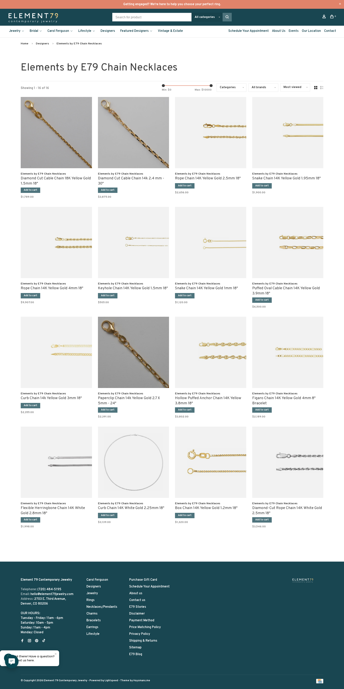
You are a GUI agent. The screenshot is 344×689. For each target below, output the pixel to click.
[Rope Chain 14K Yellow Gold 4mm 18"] (56, 243)
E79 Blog (135, 654)
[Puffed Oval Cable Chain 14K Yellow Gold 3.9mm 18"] (287, 243)
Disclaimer (137, 614)
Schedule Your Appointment (248, 31)
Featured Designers (134, 31)
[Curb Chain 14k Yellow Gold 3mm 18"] (56, 353)
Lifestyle (84, 31)
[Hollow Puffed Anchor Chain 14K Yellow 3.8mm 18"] (210, 353)
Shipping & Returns (143, 641)
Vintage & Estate (170, 31)
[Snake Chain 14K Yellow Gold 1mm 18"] (210, 243)
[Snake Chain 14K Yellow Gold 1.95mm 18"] (287, 133)
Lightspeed (111, 680)
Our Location (311, 31)
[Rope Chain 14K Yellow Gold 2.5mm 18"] (210, 133)
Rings (90, 600)
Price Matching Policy (145, 627)
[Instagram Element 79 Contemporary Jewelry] (29, 641)
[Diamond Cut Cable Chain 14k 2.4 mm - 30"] (133, 133)
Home (24, 43)
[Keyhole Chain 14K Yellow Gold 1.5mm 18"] (133, 243)
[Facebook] (22, 641)
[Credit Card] (319, 683)
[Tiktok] (43, 641)
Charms (92, 614)
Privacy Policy (139, 634)
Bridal (34, 31)
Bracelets (93, 621)
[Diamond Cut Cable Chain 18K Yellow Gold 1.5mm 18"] (56, 133)
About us (135, 593)
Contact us (137, 600)
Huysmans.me (141, 680)
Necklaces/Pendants (101, 607)
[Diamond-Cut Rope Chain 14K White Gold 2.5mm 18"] (287, 463)
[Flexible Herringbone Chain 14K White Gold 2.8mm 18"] (56, 463)
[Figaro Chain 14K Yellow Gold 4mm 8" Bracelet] (287, 353)
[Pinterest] (36, 641)
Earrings (92, 627)
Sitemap (135, 648)
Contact (330, 31)
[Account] (324, 17)
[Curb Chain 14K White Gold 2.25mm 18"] (133, 463)
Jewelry (15, 31)
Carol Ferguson (58, 31)
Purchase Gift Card (143, 580)
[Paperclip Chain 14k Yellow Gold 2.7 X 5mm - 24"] (133, 353)
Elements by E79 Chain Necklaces (79, 43)
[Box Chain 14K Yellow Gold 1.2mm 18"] (210, 463)
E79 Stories (137, 607)
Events (294, 31)
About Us (278, 31)
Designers (108, 31)
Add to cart (30, 190)
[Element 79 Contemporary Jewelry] (302, 580)
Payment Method (141, 621)
